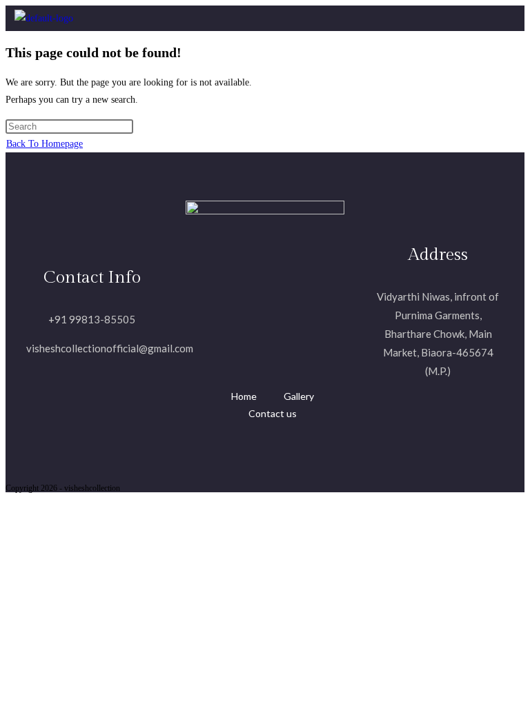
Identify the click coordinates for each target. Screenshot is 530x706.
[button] (303, 18)
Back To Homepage (44, 144)
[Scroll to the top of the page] (9, 501)
